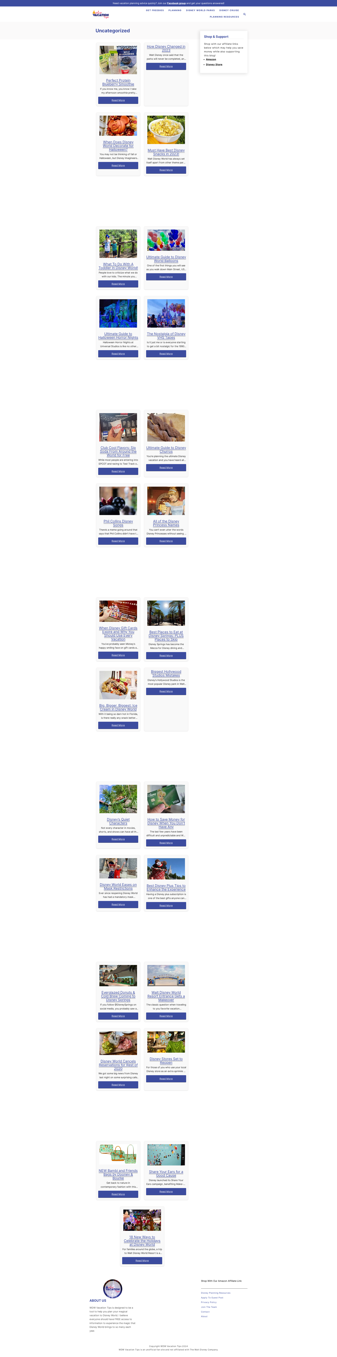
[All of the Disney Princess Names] (166, 501)
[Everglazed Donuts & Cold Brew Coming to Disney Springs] (118, 975)
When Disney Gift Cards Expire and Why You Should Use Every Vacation (118, 633)
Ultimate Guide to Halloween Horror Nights (118, 335)
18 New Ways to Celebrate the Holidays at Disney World (142, 1240)
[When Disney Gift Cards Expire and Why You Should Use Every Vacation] (118, 611)
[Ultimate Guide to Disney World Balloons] (166, 240)
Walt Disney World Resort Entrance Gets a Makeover (166, 996)
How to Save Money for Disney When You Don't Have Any (166, 823)
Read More (119, 101)
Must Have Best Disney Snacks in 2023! (166, 152)
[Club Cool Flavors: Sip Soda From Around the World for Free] (118, 427)
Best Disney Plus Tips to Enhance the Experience (166, 887)
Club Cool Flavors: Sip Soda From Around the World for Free (118, 451)
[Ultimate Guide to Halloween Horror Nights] (118, 313)
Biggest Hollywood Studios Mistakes (166, 673)
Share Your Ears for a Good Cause (166, 1173)
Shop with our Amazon (214, 1281)
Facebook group (176, 3)
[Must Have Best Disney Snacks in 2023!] (166, 130)
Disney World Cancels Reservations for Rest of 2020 (118, 1065)
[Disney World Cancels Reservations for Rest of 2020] (118, 1043)
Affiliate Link (234, 1281)
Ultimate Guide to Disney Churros (166, 449)
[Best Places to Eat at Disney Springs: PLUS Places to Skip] (166, 613)
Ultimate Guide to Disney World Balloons (166, 259)
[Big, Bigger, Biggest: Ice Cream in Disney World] (118, 685)
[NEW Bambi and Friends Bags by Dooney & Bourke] (118, 1154)
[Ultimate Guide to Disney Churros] (166, 427)
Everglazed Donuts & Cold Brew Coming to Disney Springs (118, 996)
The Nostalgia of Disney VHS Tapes (166, 335)
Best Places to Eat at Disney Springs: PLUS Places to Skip (166, 635)
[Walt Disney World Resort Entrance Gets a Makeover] (166, 975)
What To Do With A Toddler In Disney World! (118, 266)
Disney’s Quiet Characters (118, 821)
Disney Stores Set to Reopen (166, 1061)
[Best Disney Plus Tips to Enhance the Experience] (166, 868)
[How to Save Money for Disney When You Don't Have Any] (166, 799)
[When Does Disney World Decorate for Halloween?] (118, 126)
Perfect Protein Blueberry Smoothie (118, 82)
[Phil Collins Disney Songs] (118, 501)
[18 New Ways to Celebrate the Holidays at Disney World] (142, 1220)
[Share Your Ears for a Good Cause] (166, 1154)
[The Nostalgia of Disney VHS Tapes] (166, 313)
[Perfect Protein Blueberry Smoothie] (118, 60)
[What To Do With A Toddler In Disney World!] (118, 244)
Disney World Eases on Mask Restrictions (118, 886)
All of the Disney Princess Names (166, 523)
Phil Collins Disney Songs (118, 523)
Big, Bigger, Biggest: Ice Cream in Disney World (118, 707)
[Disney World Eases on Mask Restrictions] (118, 868)
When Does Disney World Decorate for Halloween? (118, 145)
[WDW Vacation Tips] (101, 14)
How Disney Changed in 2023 (166, 48)
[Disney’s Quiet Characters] (118, 799)
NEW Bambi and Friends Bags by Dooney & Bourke (118, 1174)
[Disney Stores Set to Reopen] (166, 1042)
